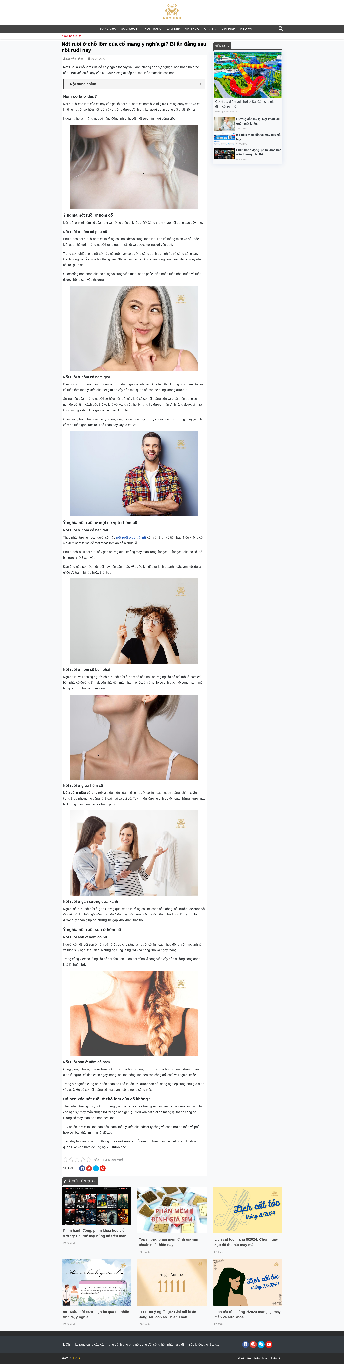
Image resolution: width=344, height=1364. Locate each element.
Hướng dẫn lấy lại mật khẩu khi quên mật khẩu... (258, 121)
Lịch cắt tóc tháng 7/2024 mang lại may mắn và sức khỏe (247, 1314)
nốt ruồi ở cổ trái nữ (131, 537)
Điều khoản (261, 1358)
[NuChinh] (172, 12)
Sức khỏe (129, 28)
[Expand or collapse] (200, 84)
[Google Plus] (253, 1344)
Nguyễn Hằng (75, 58)
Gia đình (228, 28)
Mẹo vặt (247, 28)
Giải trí (210, 28)
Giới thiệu (244, 1358)
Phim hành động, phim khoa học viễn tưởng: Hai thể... (258, 152)
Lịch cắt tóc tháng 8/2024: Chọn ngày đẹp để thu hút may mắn (246, 1242)
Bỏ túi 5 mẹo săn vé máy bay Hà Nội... (258, 137)
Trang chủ (107, 28)
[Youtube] (268, 1344)
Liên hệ (275, 1358)
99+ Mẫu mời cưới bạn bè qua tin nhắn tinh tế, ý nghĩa (96, 1314)
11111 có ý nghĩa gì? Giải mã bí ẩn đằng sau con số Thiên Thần (167, 1314)
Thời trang (152, 28)
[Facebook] (245, 1344)
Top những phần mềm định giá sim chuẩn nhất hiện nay (168, 1242)
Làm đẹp (173, 28)
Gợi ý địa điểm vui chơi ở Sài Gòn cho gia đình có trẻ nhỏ (245, 104)
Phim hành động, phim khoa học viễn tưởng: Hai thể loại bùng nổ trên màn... (96, 1233)
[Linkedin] (261, 1344)
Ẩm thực (192, 28)
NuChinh (67, 35)
